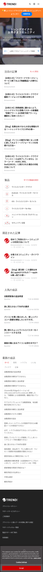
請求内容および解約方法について (16, 456)
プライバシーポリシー (10, 506)
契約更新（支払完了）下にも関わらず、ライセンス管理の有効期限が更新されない (20, 450)
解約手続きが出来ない (12, 472)
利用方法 (26, 14)
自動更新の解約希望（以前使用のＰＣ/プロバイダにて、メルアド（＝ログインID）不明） (21, 461)
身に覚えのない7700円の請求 (15, 444)
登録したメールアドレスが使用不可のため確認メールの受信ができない (21, 424)
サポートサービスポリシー (11, 511)
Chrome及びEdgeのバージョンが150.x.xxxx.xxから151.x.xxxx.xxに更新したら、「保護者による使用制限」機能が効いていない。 (21, 394)
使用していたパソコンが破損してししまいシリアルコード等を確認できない (21, 438)
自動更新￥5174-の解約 (13, 414)
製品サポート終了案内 (10, 532)
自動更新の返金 (10, 418)
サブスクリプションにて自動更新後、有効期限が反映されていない (21, 403)
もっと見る (34, 71)
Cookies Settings (21, 562)
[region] (21, 559)
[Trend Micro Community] (10, 4)
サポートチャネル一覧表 (11, 527)
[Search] (38, 51)
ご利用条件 (6, 516)
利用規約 (5, 537)
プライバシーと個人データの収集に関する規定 (18, 522)
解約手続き (8, 481)
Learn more (37, 558)
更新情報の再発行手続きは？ (15, 467)
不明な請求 (8, 477)
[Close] (40, 548)
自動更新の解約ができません (15, 376)
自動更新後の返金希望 (12, 372)
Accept (21, 568)
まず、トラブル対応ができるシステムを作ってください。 (20, 431)
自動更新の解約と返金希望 (14, 381)
